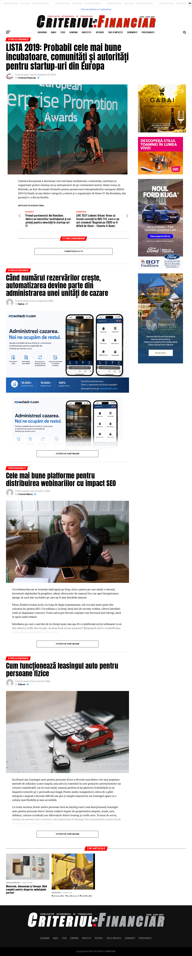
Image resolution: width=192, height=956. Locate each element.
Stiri (62, 32)
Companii (73, 32)
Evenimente (132, 32)
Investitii (86, 32)
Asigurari (42, 32)
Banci (53, 32)
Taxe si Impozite (115, 32)
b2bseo (22, 684)
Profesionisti (148, 32)
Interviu (100, 32)
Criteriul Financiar (27, 78)
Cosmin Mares (25, 494)
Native (21, 304)
